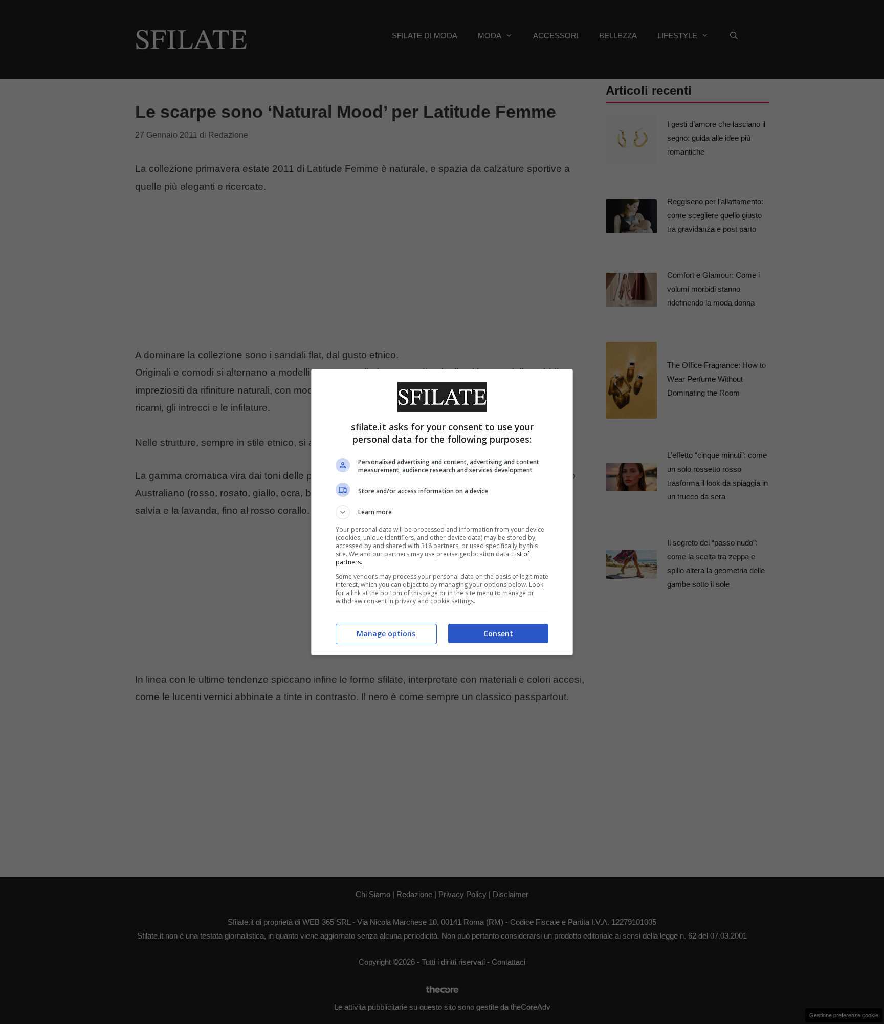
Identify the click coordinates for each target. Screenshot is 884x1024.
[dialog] (442, 512)
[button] (442, 512)
